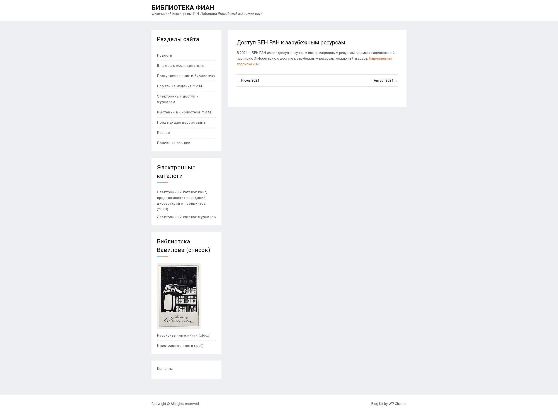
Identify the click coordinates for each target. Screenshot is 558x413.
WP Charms (398, 404)
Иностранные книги (175, 346)
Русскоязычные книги (178, 335)
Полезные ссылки (173, 143)
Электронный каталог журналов (186, 217)
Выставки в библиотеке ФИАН (185, 112)
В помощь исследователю (181, 66)
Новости (164, 55)
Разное (163, 133)
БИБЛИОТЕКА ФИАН (182, 7)
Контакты (165, 369)
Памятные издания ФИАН (180, 86)
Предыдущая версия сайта (181, 122)
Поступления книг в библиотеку (186, 76)
